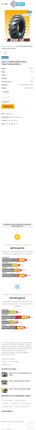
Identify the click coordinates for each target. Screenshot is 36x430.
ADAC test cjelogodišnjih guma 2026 (20, 374)
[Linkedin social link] (14, 122)
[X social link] (9, 122)
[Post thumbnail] (5, 374)
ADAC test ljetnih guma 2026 (19, 381)
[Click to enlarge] (5, 38)
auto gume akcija (7, 400)
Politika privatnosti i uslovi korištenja (13, 421)
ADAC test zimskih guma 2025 (20, 389)
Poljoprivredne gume (15, 115)
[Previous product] (3, 51)
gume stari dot (14, 403)
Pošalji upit (8, 105)
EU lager (5, 403)
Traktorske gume (12, 119)
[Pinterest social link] (12, 122)
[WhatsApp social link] (17, 122)
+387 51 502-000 (13, 362)
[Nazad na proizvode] (5, 51)
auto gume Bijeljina (20, 400)
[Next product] (7, 51)
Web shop (11, 45)
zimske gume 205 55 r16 (22, 406)
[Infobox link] (17, 255)
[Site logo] (17, 4)
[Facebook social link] (7, 122)
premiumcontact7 (26, 403)
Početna (4, 45)
